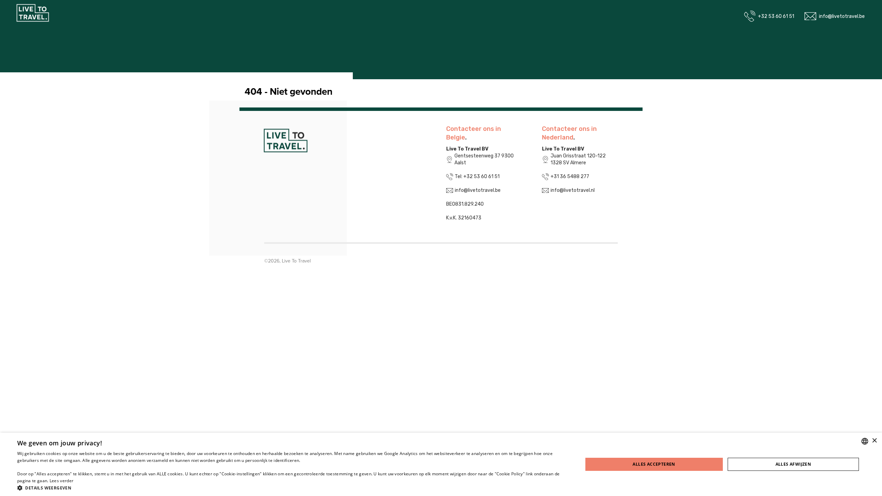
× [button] (874, 440)
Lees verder (61, 481)
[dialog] (441, 464)
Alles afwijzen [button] (793, 464)
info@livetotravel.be (842, 16)
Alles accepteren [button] (654, 464)
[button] (291, 487)
